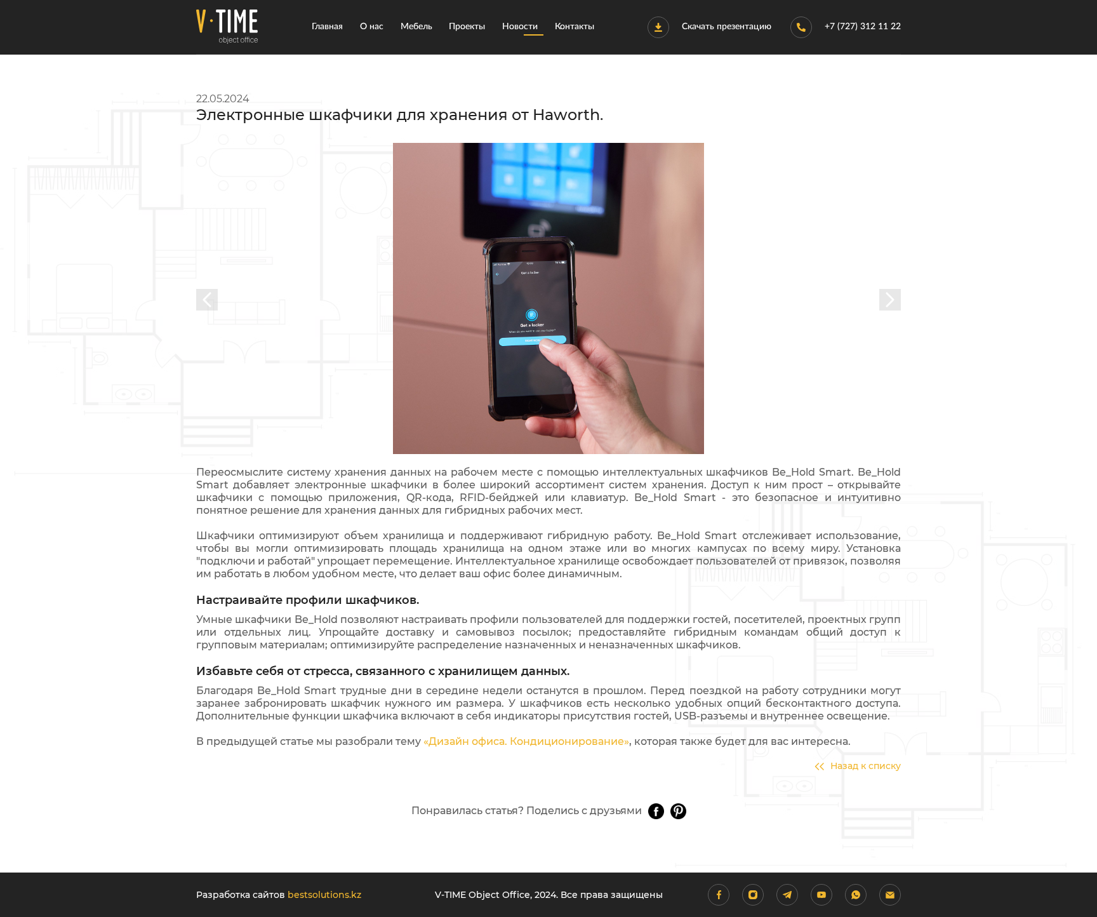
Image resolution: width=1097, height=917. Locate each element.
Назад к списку (865, 766)
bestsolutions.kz (324, 894)
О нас (371, 26)
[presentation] (207, 300)
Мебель (416, 26)
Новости (520, 26)
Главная (327, 26)
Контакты (574, 26)
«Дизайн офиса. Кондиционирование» (526, 741)
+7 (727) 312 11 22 (863, 26)
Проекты (467, 26)
